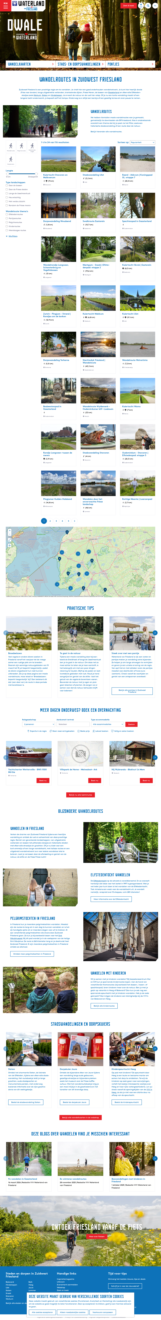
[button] (78, 575)
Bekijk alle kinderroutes (104, 1006)
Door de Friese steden (18, 189)
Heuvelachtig (15, 197)
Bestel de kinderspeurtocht (127, 1102)
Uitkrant (61, 1282)
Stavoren (10, 1296)
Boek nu (43, 780)
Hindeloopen (56, 95)
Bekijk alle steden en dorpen (18, 1303)
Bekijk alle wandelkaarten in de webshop (80, 1117)
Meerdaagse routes (17, 230)
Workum (37, 95)
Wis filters (13, 236)
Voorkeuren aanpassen (103, 1312)
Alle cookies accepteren (42, 1312)
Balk (30, 1282)
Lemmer (32, 1290)
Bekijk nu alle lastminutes (80, 795)
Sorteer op (123, 142)
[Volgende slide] (155, 632)
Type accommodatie (100, 719)
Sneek (8, 1293)
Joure (31, 1288)
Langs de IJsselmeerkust (19, 193)
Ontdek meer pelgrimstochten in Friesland (32, 954)
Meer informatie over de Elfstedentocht (111, 899)
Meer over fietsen (97, 1236)
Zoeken (131, 724)
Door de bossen (15, 185)
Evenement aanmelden (67, 1285)
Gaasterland (113, 92)
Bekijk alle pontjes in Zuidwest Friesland (132, 691)
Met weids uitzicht (17, 201)
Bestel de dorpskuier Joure (74, 1102)
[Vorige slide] (5, 632)
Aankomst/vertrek (65, 719)
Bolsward (10, 1282)
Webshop (61, 1287)
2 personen (29, 724)
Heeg (31, 1285)
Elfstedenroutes (16, 214)
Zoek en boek (63, 1290)
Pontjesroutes (15, 218)
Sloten (45, 95)
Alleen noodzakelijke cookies (72, 1312)
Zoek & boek (128, 5)
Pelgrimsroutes (15, 222)
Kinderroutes (14, 226)
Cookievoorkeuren (118, 1317)
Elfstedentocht (100, 881)
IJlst (7, 1288)
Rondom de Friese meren (20, 205)
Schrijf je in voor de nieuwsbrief (125, 1286)
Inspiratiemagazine (65, 1279)
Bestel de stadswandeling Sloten (25, 1102)
